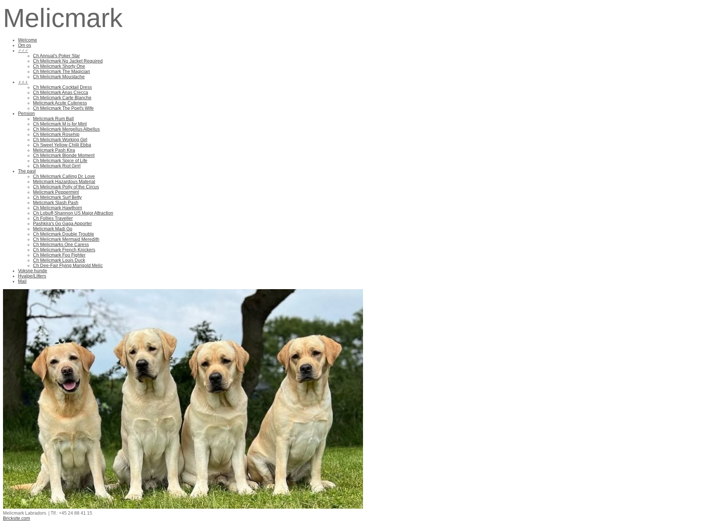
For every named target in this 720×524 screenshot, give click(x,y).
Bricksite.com (16, 518)
